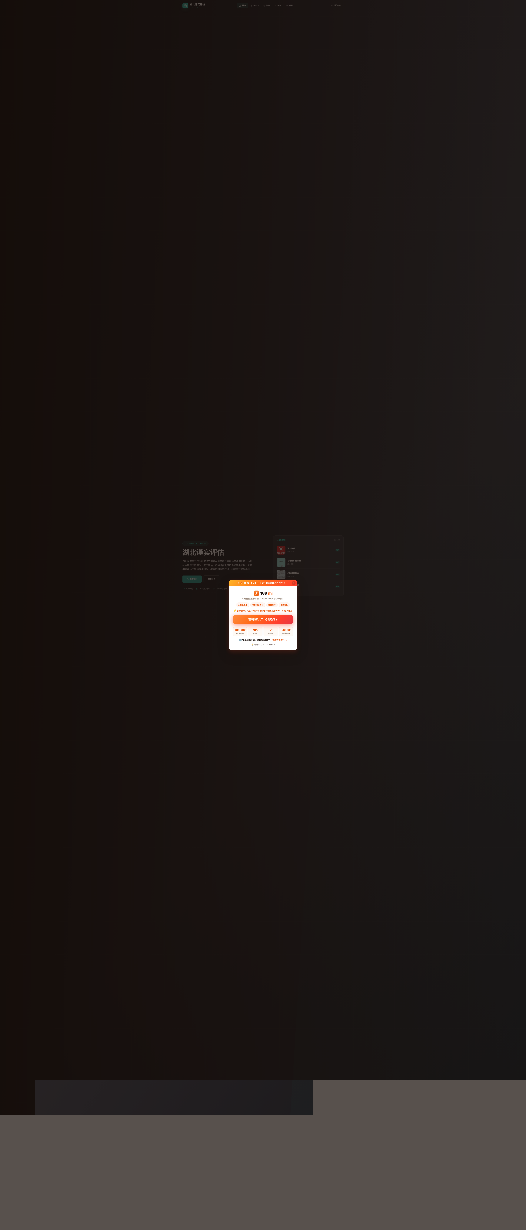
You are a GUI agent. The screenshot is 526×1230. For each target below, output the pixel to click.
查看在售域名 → (279, 640)
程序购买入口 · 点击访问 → (263, 619)
